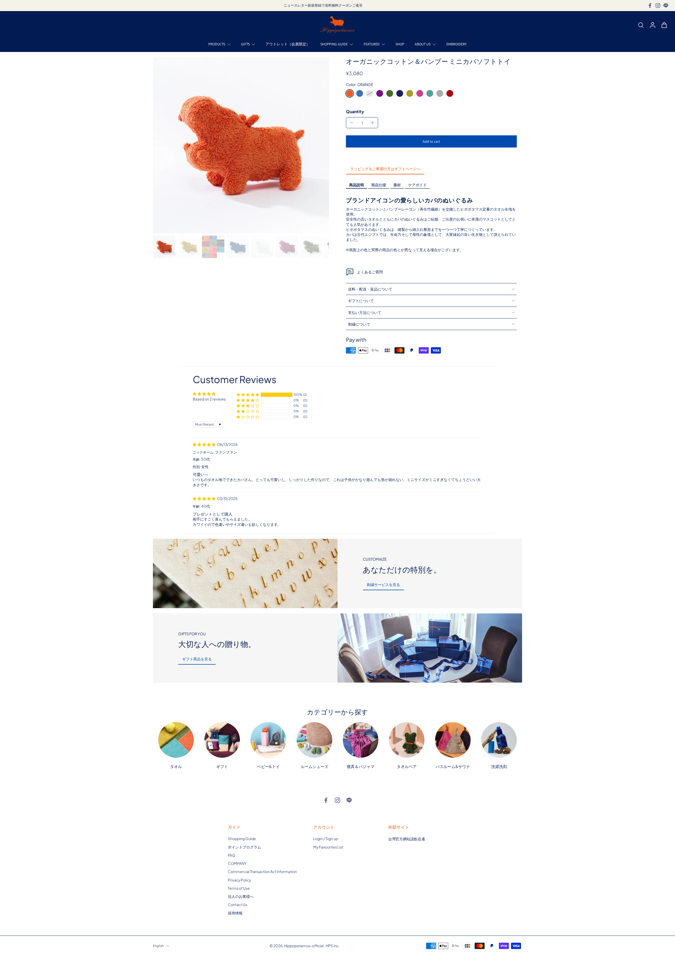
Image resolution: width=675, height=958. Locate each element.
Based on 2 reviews (209, 399)
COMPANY (237, 863)
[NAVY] (399, 93)
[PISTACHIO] (389, 93)
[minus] (351, 122)
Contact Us (237, 904)
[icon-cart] (664, 25)
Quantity (355, 111)
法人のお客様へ (241, 896)
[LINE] (666, 5)
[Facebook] (650, 5)
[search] (641, 25)
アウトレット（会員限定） (288, 44)
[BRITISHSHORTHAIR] (439, 93)
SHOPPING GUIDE (334, 44)
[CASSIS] (379, 93)
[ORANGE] (349, 93)
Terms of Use (239, 888)
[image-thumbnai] (164, 247)
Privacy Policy (239, 879)
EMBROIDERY (456, 44)
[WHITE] (369, 93)
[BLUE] (359, 93)
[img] (204, 444)
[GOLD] (409, 93)
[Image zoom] (241, 145)
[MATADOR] (450, 93)
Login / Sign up (325, 838)
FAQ (231, 855)
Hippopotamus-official (304, 945)
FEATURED (372, 44)
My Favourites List (328, 846)
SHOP (400, 44)
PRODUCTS (216, 44)
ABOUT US (423, 44)
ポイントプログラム (244, 846)
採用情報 (235, 912)
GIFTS (245, 44)
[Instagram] (658, 5)
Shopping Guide (242, 838)
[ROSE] (419, 93)
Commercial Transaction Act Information (262, 871)
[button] (431, 141)
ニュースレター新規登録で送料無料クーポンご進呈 (323, 5)
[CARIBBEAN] (429, 93)
